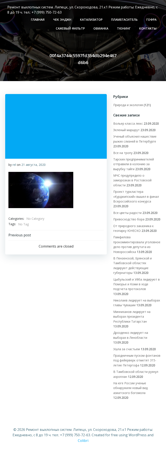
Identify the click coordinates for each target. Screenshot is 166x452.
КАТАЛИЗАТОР (91, 19)
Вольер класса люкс (128, 123)
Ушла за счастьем (126, 349)
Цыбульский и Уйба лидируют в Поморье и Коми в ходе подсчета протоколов (136, 284)
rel (14, 165)
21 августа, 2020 (33, 165)
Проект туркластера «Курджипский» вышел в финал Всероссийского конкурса (136, 196)
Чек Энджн (62, 19)
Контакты (147, 28)
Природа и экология (128, 105)
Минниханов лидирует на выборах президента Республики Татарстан (131, 316)
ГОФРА (151, 19)
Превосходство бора (128, 219)
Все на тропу (122, 153)
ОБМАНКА (100, 28)
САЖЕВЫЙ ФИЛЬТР (70, 28)
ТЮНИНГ (124, 28)
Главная (38, 19)
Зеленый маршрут (126, 130)
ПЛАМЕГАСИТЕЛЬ (124, 19)
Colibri (83, 440)
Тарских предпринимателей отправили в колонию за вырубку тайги (133, 164)
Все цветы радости (127, 213)
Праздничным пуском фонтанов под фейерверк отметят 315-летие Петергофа (136, 360)
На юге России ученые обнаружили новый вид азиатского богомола (130, 388)
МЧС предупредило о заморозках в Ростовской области (132, 180)
